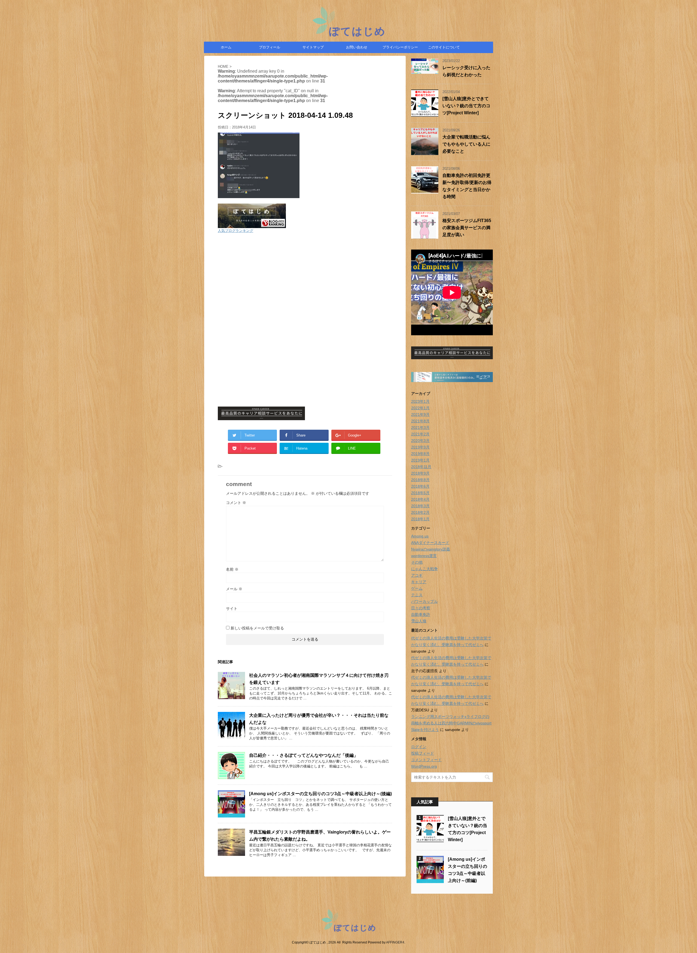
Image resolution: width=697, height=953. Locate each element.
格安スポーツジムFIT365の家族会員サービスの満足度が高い (466, 227)
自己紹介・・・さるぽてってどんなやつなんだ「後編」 (303, 755)
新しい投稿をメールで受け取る (257, 628)
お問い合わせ (356, 47)
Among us (420, 536)
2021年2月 (420, 434)
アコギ (417, 575)
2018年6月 (420, 486)
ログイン (418, 747)
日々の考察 (420, 608)
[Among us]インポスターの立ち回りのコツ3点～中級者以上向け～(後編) (320, 793)
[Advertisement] (305, 277)
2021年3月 (420, 427)
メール (234, 589)
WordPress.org (424, 766)
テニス (417, 595)
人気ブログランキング (235, 231)
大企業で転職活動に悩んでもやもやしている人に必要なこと (466, 144)
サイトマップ (313, 47)
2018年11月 (421, 467)
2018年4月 (420, 499)
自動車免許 (420, 614)
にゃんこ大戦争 (424, 569)
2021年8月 (420, 421)
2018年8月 (420, 480)
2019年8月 (420, 453)
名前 (232, 569)
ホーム (226, 47)
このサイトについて (444, 47)
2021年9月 (420, 414)
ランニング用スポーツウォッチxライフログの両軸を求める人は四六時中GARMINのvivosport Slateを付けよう (451, 723)
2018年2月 (420, 512)
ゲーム (417, 588)
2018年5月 (420, 493)
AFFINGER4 (395, 942)
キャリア (418, 582)
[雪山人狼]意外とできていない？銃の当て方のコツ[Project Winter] (466, 105)
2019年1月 (420, 460)
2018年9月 (420, 473)
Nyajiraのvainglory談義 (430, 549)
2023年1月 (420, 401)
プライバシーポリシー (400, 47)
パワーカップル (424, 601)
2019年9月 (420, 447)
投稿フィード (422, 753)
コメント (236, 502)
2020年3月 (420, 440)
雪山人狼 (418, 621)
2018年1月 (420, 519)
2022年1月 (420, 408)
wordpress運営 (424, 556)
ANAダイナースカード (430, 542)
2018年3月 (420, 506)
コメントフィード (426, 760)
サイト (231, 608)
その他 (417, 562)
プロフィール (269, 47)
